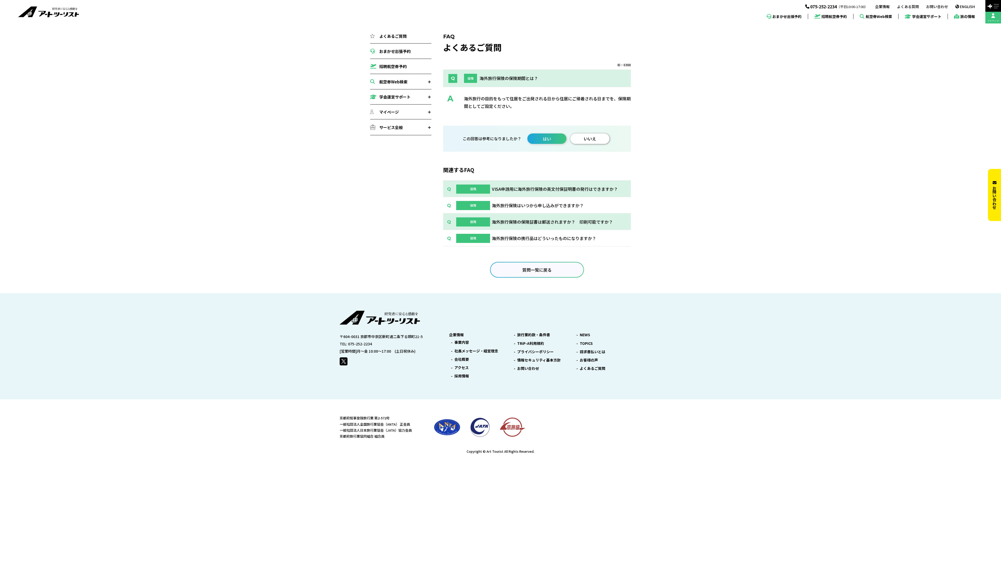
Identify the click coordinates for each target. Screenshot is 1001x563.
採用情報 (461, 376)
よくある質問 (908, 6)
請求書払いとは (592, 351)
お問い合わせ (937, 6)
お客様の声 (589, 360)
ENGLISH (967, 6)
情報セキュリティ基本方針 (539, 360)
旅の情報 (967, 16)
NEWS (585, 334)
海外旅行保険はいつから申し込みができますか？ (538, 205)
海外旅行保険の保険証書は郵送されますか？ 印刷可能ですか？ (552, 222)
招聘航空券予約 (834, 16)
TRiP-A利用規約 (530, 343)
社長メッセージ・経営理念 (476, 351)
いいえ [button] (590, 139)
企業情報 (882, 6)
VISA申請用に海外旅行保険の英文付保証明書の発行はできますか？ (555, 189)
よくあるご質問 (393, 36)
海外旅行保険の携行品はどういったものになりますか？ (544, 238)
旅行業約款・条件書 (533, 334)
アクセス (461, 367)
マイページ (389, 112)
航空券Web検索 (879, 16)
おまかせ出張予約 (787, 16)
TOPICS (586, 343)
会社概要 (461, 359)
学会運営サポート (926, 16)
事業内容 (461, 342)
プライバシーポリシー (535, 351)
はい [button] (547, 139)
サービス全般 (391, 127)
